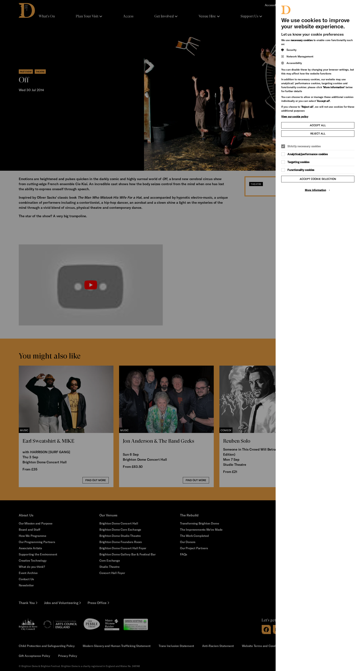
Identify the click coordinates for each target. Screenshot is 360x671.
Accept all (318, 125)
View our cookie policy (294, 116)
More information (315, 190)
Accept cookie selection (318, 178)
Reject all (318, 133)
